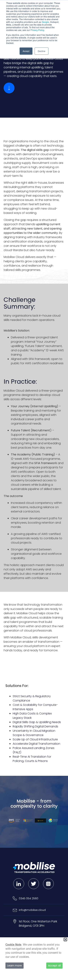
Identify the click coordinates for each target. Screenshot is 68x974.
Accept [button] (26, 51)
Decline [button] (41, 51)
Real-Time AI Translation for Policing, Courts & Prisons (32, 759)
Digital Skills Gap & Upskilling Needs (37, 722)
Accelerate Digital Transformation (36, 744)
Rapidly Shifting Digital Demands (35, 726)
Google (45, 21)
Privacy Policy (37, 29)
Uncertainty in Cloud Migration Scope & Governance (34, 733)
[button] (65, 939)
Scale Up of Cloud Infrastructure (35, 739)
